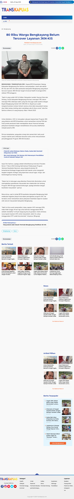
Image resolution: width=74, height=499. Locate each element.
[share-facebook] (57, 48)
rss (65, 490)
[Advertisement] (57, 337)
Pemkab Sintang (45, 485)
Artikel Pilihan (49, 353)
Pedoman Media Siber (69, 485)
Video (7, 21)
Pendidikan (54, 485)
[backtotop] (37, 475)
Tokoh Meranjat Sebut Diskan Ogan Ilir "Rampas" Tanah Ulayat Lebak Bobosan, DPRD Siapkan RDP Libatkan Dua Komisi (53, 435)
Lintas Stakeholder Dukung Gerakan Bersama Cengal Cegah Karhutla (49, 299)
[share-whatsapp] (63, 48)
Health (21, 481)
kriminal (22, 488)
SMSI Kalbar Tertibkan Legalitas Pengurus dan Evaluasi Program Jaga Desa (52, 2)
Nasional (32, 483)
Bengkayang (6, 231)
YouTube (16, 488)
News (15, 231)
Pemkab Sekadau (35, 485)
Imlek (31, 481)
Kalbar (42, 481)
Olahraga (53, 483)
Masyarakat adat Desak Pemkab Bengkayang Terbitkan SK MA (24, 225)
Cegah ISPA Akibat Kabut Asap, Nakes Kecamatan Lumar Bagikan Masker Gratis (65, 314)
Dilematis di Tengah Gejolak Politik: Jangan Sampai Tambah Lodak (49, 314)
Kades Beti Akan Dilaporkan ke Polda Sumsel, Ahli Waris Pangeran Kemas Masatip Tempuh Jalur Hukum (53, 419)
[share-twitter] (60, 48)
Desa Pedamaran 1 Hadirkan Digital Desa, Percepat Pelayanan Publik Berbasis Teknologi (65, 299)
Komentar (8, 48)
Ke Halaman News (57, 321)
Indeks (5, 17)
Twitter (12, 488)
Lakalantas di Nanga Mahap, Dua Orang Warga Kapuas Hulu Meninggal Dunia (52, 427)
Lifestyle (22, 483)
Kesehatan (54, 481)
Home (5, 2)
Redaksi (66, 481)
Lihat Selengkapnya (57, 443)
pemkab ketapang (35, 488)
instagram (67, 488)
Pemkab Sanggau (25, 485)
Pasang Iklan (67, 483)
